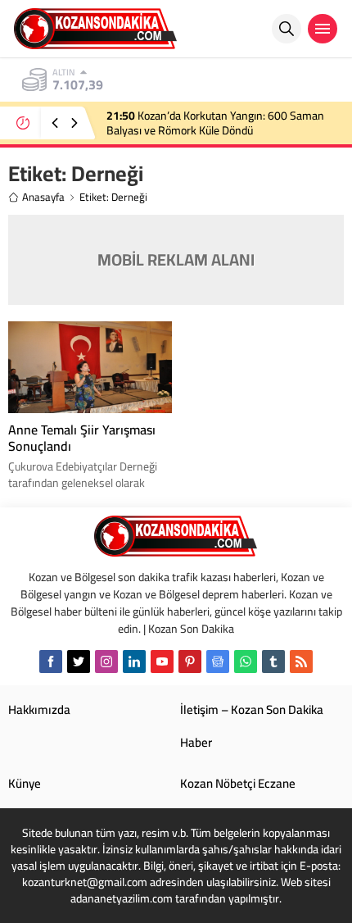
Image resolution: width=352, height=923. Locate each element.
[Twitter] (78, 661)
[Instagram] (106, 661)
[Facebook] (50, 661)
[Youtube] (162, 661)
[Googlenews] (217, 661)
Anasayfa (43, 197)
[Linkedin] (134, 661)
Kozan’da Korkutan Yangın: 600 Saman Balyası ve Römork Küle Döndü (215, 123)
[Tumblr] (273, 661)
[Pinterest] (189, 661)
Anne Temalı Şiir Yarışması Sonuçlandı (82, 437)
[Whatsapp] (245, 661)
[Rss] (301, 661)
